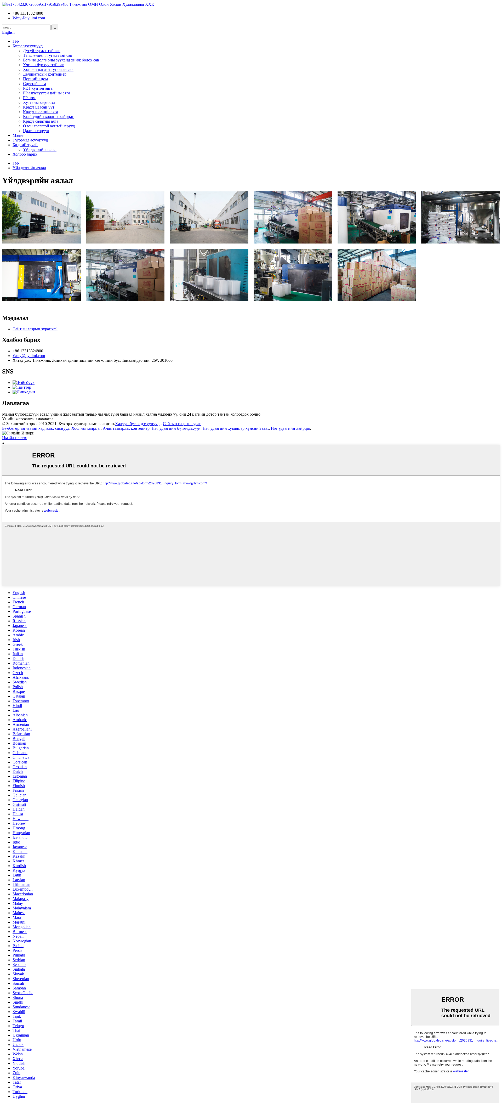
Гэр (16, 41)
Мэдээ (18, 135)
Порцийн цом (35, 79)
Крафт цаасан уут (38, 107)
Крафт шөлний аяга (40, 112)
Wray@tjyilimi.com (29, 355)
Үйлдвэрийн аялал (39, 149)
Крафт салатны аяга (40, 121)
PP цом (29, 97)
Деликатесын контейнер (44, 74)
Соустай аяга (34, 83)
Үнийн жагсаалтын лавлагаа (27, 419)
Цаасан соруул (36, 130)
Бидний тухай (25, 145)
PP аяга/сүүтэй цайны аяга (46, 93)
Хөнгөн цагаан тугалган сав (48, 69)
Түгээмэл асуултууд (30, 140)
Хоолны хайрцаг (86, 428)
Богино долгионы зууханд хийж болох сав (61, 60)
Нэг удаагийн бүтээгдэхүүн (176, 428)
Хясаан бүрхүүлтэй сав (43, 65)
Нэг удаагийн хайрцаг (290, 428)
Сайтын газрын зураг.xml (35, 329)
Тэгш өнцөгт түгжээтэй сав (47, 55)
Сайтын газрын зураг (182, 423)
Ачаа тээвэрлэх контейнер (126, 428)
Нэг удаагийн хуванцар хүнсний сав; (236, 428)
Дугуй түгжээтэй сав (41, 50)
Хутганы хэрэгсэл (39, 102)
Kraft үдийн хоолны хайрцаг (48, 116)
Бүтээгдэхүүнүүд (28, 46)
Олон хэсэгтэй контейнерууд (49, 126)
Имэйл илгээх (14, 437)
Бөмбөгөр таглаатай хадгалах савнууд (35, 428)
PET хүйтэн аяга (38, 88)
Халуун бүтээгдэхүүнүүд (137, 423)
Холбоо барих (25, 154)
